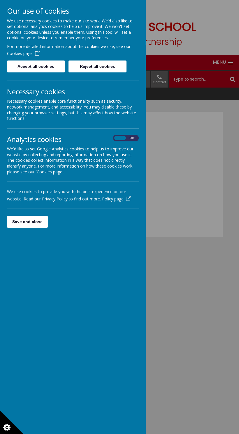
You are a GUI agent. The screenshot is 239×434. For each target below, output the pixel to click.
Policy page (113, 199)
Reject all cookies (97, 66)
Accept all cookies (35, 66)
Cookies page (20, 53)
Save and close (27, 221)
